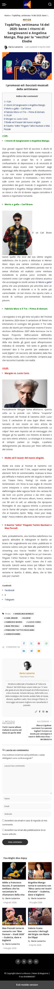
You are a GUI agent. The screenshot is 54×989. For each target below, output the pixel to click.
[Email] (39, 651)
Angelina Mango (24, 613)
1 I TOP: (7, 101)
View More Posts (27, 676)
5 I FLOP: (8, 115)
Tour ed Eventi (37, 878)
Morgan (29, 626)
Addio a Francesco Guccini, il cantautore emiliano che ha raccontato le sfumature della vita (13, 888)
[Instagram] (43, 712)
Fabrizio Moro (14, 622)
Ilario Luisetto (15, 47)
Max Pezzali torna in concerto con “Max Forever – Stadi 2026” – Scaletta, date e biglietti (13, 934)
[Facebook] (24, 643)
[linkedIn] (24, 651)
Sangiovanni (13, 634)
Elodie (26, 618)
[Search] (50, 4)
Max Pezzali (12, 626)
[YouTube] (36, 961)
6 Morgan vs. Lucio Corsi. (16, 118)
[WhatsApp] (46, 643)
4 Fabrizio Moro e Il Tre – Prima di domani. (24, 112)
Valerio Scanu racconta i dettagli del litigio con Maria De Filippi (38, 933)
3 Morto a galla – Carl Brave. (17, 108)
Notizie (27, 20)
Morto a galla (45, 282)
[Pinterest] (39, 643)
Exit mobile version (27, 984)
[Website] (36, 712)
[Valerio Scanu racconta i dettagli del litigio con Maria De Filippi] (40, 916)
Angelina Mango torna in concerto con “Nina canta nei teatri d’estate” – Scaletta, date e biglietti (39, 888)
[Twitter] (31, 643)
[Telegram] (31, 651)
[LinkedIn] (47, 712)
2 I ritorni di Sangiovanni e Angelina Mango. (24, 105)
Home (7, 15)
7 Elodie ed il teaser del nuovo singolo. (22, 122)
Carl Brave (12, 618)
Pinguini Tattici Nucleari (20, 630)
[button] (5, 4)
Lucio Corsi (34, 622)
